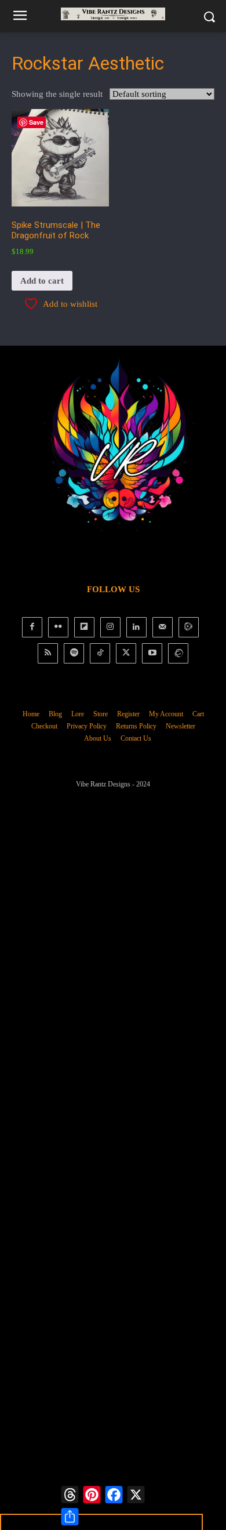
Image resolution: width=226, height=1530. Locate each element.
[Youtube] (152, 653)
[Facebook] (32, 627)
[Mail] (162, 627)
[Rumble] (188, 627)
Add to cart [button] (42, 280)
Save (36, 122)
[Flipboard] (84, 627)
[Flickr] (58, 627)
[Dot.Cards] (178, 653)
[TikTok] (100, 653)
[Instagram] (110, 627)
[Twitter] (126, 653)
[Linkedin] (136, 627)
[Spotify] (74, 653)
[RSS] (48, 653)
